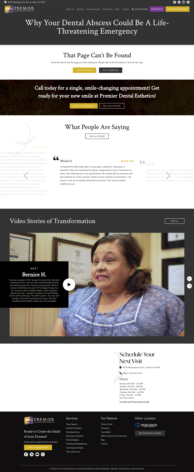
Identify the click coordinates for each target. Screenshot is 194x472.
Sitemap (114, 469)
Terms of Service (137, 469)
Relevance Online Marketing (98, 469)
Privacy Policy (124, 469)
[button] (69, 284)
